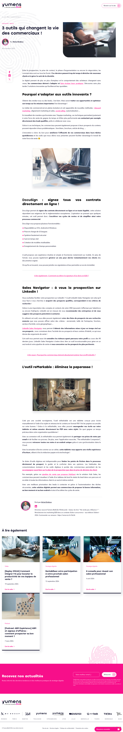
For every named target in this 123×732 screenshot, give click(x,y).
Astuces (19, 17)
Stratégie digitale (51, 566)
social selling (60, 111)
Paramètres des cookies (82, 728)
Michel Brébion (46, 502)
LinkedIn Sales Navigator (32, 328)
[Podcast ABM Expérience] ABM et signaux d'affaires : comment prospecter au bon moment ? (20, 632)
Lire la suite (9, 589)
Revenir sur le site (110, 6)
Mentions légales (54, 728)
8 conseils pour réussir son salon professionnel (99, 572)
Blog (8, 17)
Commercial (14, 17)
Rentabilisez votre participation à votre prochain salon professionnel (61, 574)
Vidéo (7, 566)
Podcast (7, 623)
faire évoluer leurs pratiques (71, 83)
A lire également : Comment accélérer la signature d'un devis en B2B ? (61, 275)
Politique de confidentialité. (82, 685)
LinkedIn (36, 506)
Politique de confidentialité (67, 728)
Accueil (4, 17)
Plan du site (45, 728)
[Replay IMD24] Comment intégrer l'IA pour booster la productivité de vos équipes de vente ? (20, 575)
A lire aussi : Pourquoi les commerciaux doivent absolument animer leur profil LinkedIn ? (61, 355)
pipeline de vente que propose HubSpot (59, 474)
